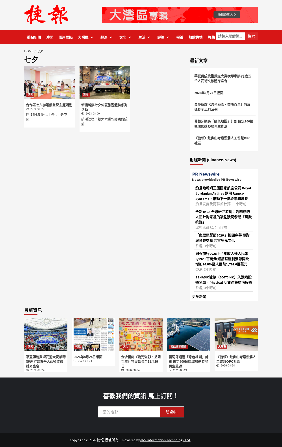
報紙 (179, 37)
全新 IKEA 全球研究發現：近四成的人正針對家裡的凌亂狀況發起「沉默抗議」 (223, 216)
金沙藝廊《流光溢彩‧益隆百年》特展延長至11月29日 (222, 107)
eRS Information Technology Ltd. (165, 440)
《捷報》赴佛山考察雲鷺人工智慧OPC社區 (222, 140)
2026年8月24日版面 (208, 93)
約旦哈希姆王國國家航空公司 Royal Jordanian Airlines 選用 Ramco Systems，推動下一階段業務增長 (223, 193)
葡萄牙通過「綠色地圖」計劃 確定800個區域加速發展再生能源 (223, 123)
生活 (141, 37)
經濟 (104, 37)
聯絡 (211, 37)
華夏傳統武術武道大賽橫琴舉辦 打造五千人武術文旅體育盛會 (222, 78)
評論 (160, 37)
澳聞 (49, 37)
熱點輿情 (196, 37)
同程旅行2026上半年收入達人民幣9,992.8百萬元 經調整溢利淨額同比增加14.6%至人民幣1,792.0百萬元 (222, 258)
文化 (122, 37)
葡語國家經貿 (178, 346)
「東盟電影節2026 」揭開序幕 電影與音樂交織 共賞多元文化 (222, 238)
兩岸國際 (66, 37)
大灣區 (83, 37)
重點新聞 (34, 37)
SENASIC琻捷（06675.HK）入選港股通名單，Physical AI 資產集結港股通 (223, 280)
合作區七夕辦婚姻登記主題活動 (49, 105)
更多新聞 (199, 296)
